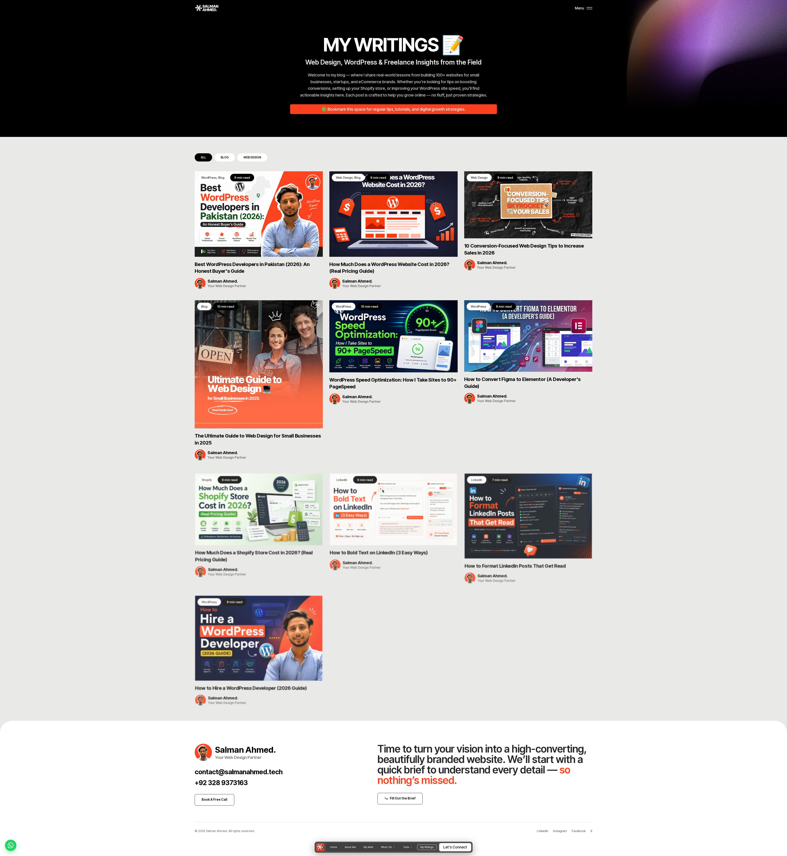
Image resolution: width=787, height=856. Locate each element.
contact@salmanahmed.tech (239, 772)
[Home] (320, 847)
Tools (406, 847)
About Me (350, 847)
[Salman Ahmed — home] (207, 8)
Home (333, 847)
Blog (225, 157)
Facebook (579, 831)
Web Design (252, 157)
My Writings (426, 847)
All (203, 157)
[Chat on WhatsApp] (10, 845)
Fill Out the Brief (403, 798)
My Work (368, 847)
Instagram (560, 831)
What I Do (386, 847)
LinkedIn (542, 831)
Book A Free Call (214, 799)
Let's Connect (455, 847)
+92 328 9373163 (221, 783)
